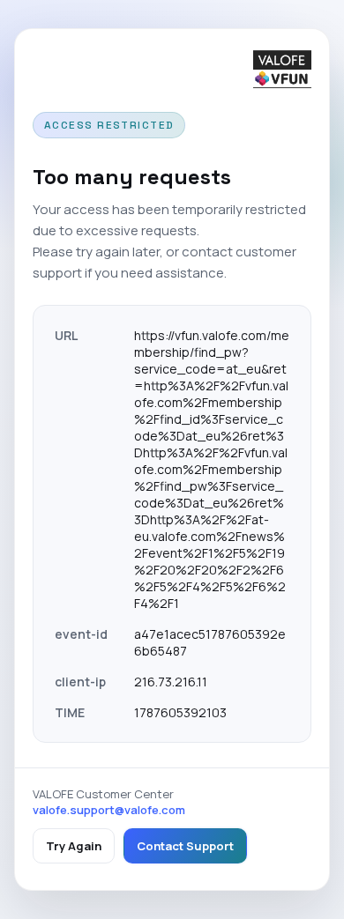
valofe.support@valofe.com (109, 810)
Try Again (73, 846)
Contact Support (185, 846)
